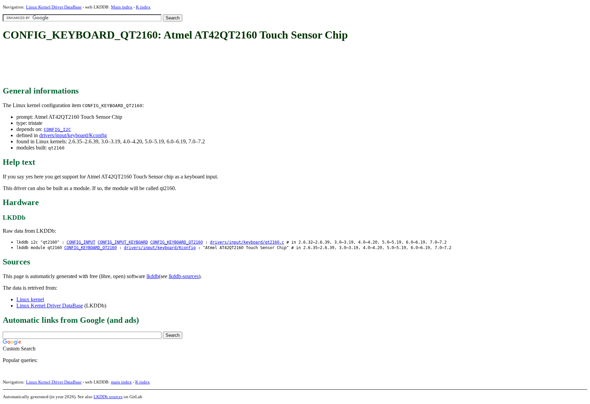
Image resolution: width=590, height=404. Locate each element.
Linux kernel (30, 299)
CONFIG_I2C (57, 129)
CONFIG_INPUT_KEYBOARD (123, 242)
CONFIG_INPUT (81, 242)
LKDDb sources (108, 396)
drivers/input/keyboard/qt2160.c (247, 242)
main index (121, 382)
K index (143, 7)
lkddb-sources (184, 276)
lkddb (152, 276)
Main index (121, 7)
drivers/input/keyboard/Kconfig (73, 135)
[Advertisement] (127, 64)
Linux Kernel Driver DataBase (54, 7)
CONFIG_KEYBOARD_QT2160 (176, 242)
